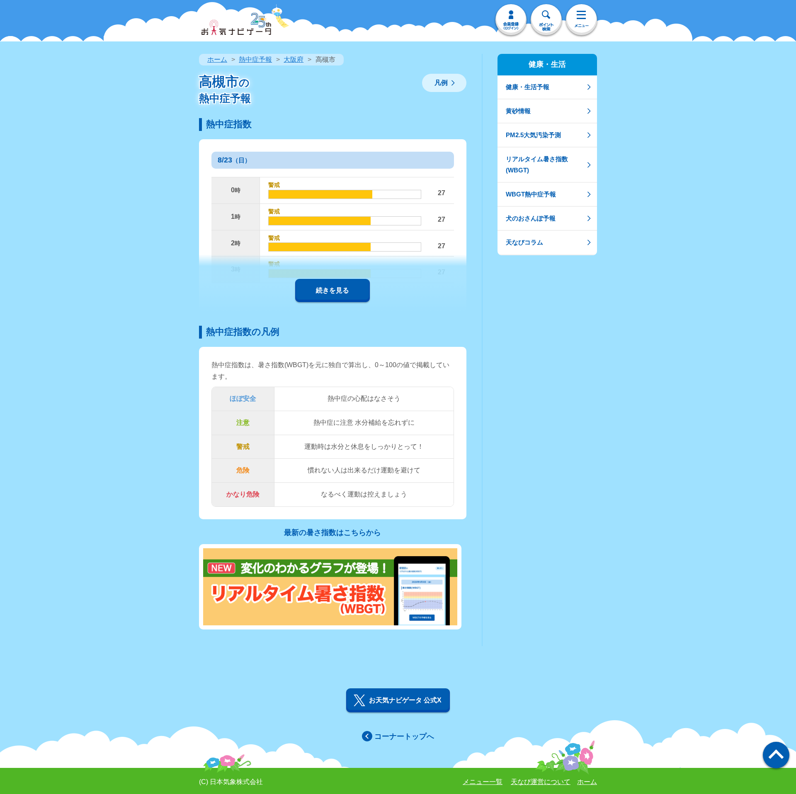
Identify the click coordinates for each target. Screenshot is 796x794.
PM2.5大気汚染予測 (533, 134)
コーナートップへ (404, 736)
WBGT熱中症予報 (531, 194)
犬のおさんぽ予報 (531, 218)
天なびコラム (524, 242)
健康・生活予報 (527, 86)
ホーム (217, 59)
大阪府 (293, 59)
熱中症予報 (255, 59)
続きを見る (332, 290)
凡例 (441, 82)
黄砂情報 (518, 110)
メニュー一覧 (482, 781)
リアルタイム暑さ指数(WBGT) (537, 164)
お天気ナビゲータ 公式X (405, 700)
